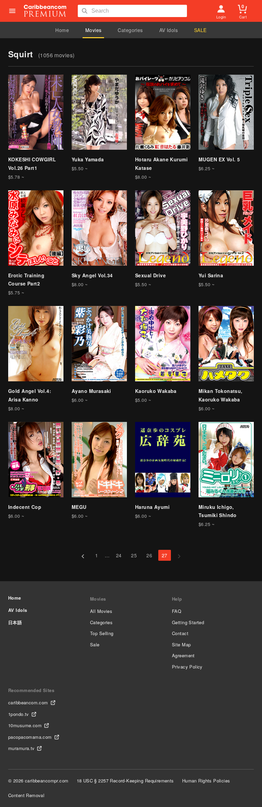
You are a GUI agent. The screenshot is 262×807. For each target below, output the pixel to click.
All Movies (101, 611)
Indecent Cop (24, 506)
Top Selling (102, 633)
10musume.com (25, 725)
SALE (200, 30)
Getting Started (188, 622)
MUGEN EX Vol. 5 (219, 159)
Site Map (181, 644)
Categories (130, 30)
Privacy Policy (187, 666)
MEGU (79, 506)
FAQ (176, 611)
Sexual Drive (150, 275)
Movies (93, 30)
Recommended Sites (31, 690)
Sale (95, 644)
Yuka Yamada (88, 159)
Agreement (183, 655)
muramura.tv (21, 748)
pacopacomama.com (30, 737)
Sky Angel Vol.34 (92, 275)
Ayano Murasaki (91, 390)
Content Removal (26, 795)
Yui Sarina (211, 275)
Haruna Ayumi (152, 506)
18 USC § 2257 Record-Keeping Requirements (125, 780)
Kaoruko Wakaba (156, 390)
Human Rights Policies (206, 780)
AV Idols (168, 30)
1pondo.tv (18, 714)
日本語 (15, 622)
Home (62, 30)
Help (177, 599)
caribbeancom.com (28, 702)
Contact (180, 633)
